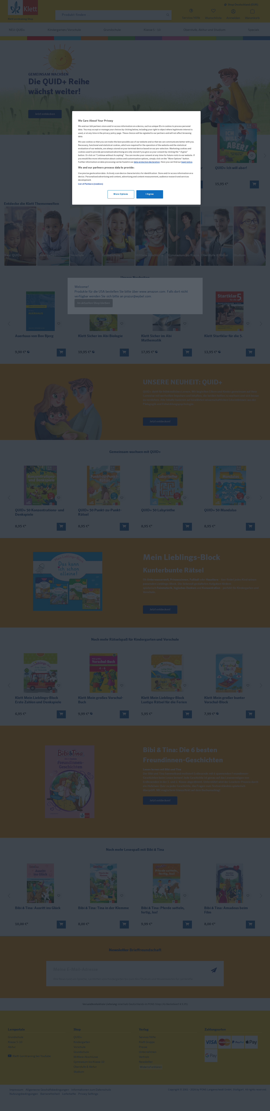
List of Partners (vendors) (90, 184)
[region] (136, 158)
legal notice (186, 162)
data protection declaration (147, 162)
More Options (120, 194)
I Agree (150, 194)
